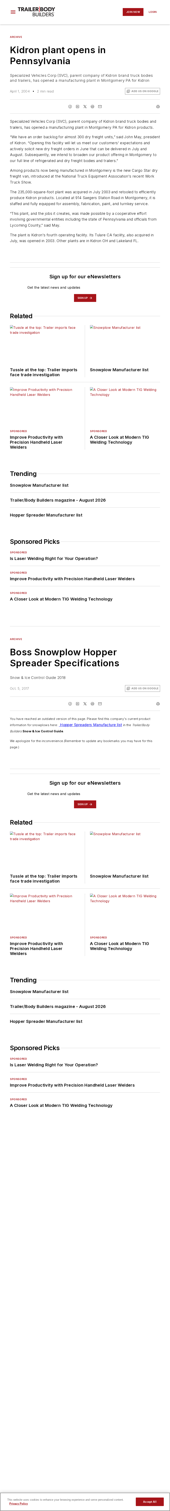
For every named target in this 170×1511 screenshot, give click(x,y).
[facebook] (70, 106)
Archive (16, 36)
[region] (85, 1502)
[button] (13, 12)
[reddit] (92, 106)
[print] (158, 106)
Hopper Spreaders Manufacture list (90, 725)
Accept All (149, 1501)
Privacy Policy (18, 1503)
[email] (100, 106)
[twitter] (85, 106)
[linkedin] (77, 106)
